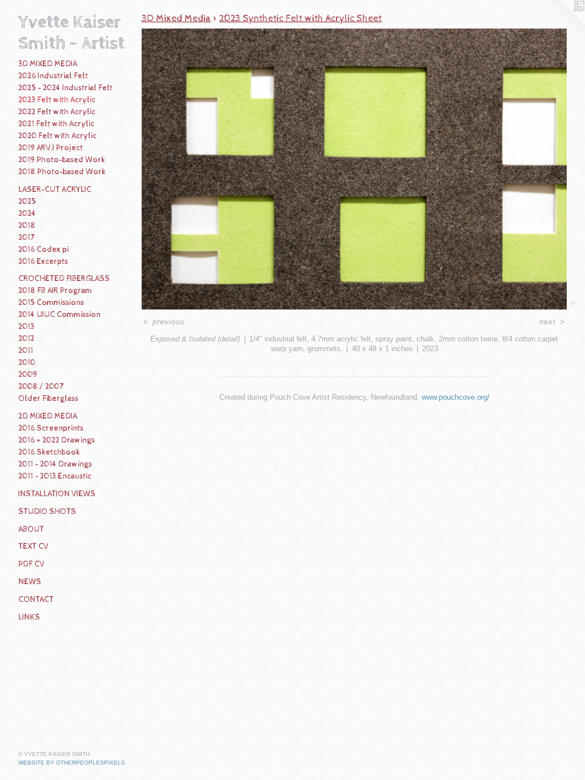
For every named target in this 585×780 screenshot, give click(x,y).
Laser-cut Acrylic (54, 189)
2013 (26, 326)
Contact (36, 599)
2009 (27, 374)
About (31, 529)
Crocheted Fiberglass (64, 278)
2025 (27, 201)
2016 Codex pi (43, 249)
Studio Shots (47, 511)
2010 (26, 362)
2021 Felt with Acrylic (56, 123)
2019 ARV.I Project (50, 147)
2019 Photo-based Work (61, 159)
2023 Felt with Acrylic (56, 99)
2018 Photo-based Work (62, 171)
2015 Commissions (51, 302)
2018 (26, 225)
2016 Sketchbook (49, 452)
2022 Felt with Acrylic (56, 111)
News (29, 581)
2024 (27, 213)
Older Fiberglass (48, 398)
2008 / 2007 (40, 386)
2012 (26, 338)
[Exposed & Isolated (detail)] (354, 169)
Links (29, 617)
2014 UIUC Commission (59, 314)
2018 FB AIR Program (55, 290)
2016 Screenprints (50, 428)
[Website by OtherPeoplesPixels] (562, 23)
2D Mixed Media (47, 416)
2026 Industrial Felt (53, 76)
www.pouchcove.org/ (456, 397)
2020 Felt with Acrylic (57, 135)
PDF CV (31, 564)
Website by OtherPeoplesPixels (71, 762)
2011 (25, 350)
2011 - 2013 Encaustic (54, 476)
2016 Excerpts (43, 261)
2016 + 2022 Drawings (56, 440)
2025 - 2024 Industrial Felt (65, 88)
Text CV (33, 546)
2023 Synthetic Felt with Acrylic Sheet (300, 18)
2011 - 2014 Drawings (55, 464)
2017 (26, 237)
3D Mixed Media (47, 64)
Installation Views (56, 493)
